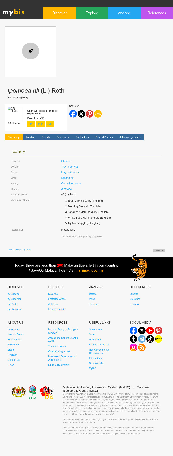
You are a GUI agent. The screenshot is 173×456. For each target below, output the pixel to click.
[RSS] (142, 347)
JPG (31, 124)
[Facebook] (133, 330)
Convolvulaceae (71, 183)
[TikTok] (150, 339)
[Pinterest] (158, 330)
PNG (40, 124)
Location (30, 137)
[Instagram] (133, 347)
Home (10, 250)
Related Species (104, 137)
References (63, 137)
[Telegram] (142, 339)
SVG (49, 124)
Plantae (66, 161)
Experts (46, 137)
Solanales (67, 177)
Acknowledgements (130, 137)
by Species (27, 250)
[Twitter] (142, 330)
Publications (82, 137)
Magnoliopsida (70, 172)
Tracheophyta (69, 166)
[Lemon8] (158, 339)
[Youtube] (150, 330)
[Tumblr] (133, 339)
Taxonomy (13, 137)
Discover (18, 250)
